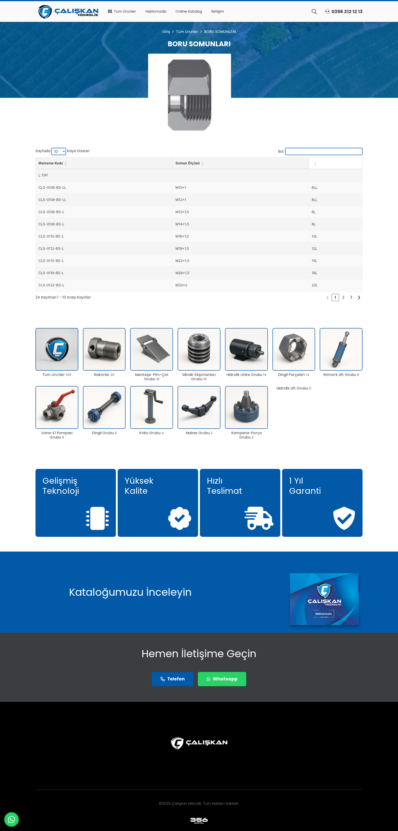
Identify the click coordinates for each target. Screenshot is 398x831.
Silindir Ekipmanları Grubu (199, 377)
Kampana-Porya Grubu (246, 435)
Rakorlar (104, 374)
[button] (314, 11)
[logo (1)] (199, 821)
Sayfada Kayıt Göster (62, 151)
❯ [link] (358, 297)
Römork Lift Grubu (341, 374)
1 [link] (335, 297)
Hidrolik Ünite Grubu (246, 374)
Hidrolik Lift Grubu (293, 388)
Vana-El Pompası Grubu (57, 435)
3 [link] (351, 297)
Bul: (281, 151)
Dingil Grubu (104, 433)
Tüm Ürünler (187, 31)
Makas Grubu (199, 433)
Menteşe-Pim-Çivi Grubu (151, 377)
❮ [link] (327, 297)
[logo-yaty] (66, 11)
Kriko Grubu (151, 433)
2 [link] (343, 297)
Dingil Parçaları (293, 374)
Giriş (166, 31)
